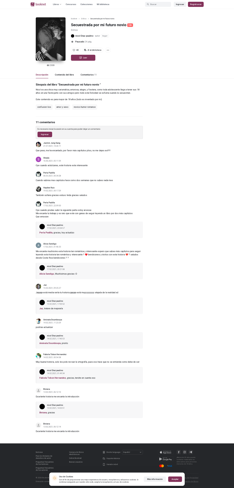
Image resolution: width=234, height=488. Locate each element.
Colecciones (86, 4)
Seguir (105, 36)
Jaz (45, 285)
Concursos (71, 4)
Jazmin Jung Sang (51, 143)
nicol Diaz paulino (84, 36)
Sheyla (46, 158)
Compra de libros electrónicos (76, 453)
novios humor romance (85, 107)
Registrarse (196, 4)
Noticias (39, 452)
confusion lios (44, 107)
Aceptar (175, 479)
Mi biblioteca (103, 4)
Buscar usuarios (76, 462)
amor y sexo (62, 107)
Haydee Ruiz (49, 188)
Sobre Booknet (75, 458)
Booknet (74, 19)
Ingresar (180, 4)
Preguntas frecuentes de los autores (44, 469)
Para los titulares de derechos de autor (44, 457)
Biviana (46, 389)
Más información (155, 479)
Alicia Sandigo (49, 244)
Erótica (83, 19)
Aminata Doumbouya (52, 320)
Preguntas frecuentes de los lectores (44, 463)
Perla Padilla (49, 173)
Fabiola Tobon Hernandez (54, 354)
